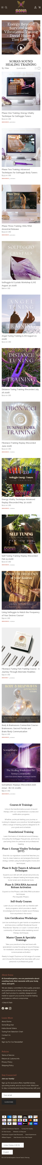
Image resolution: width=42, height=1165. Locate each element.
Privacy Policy (7, 1062)
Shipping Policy (8, 1065)
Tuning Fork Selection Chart (12, 1032)
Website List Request (19, 1131)
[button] (21, 48)
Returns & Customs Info (10, 1059)
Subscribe (9, 1102)
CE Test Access (6, 1131)
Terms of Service (8, 1055)
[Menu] (2, 7)
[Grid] (36, 68)
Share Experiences (30, 1134)
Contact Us (6, 1035)
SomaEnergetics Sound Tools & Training (17, 1157)
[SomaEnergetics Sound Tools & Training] (21, 7)
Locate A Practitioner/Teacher (10, 1128)
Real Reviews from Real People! (23, 1137)
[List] (39, 68)
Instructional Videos (9, 1028)
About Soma (6, 1021)
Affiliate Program (6, 1137)
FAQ (3, 1038)
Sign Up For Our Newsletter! (12, 1042)
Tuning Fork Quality (27, 1128)
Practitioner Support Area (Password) (12, 1134)
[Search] (7, 7)
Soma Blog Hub (8, 1025)
